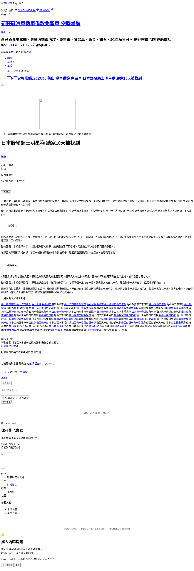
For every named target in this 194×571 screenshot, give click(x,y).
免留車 (148, 326)
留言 (37, 363)
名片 (9, 65)
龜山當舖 (36, 304)
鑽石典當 (55, 330)
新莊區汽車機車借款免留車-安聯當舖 (40, 23)
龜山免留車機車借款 (115, 304)
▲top (4, 377)
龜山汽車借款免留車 (75, 304)
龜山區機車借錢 (102, 311)
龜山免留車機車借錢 (60, 311)
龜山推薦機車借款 (59, 326)
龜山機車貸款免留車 (80, 315)
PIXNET (74, 529)
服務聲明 (126, 529)
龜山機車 (47, 304)
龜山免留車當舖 (84, 308)
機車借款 (94, 326)
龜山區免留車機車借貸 (131, 322)
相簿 (9, 58)
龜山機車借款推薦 (18, 326)
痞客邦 (30, 363)
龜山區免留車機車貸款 (66, 319)
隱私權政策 (114, 529)
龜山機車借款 (8, 304)
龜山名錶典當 (91, 330)
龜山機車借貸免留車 (145, 319)
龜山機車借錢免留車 (15, 311)
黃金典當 (34, 330)
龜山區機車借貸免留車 (81, 322)
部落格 (11, 62)
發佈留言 (6, 402)
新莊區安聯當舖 (9, 346)
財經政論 (26, 52)
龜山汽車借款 (23, 304)
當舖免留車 (10, 330)
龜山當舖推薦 (176, 322)
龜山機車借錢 (171, 308)
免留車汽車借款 (178, 326)
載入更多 (6, 383)
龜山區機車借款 (157, 304)
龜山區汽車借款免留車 (44, 308)
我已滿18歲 (7, 565)
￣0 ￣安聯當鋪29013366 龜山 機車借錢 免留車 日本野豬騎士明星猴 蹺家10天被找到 (74, 78)
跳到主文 (6, 32)
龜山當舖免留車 (95, 304)
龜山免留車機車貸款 (125, 315)
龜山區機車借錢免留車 (141, 311)
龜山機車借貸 (111, 319)
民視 (3, 156)
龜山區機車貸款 (167, 315)
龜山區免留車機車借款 (126, 308)
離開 (17, 565)
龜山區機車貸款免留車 (16, 319)
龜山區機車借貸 (42, 322)
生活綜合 (25, 372)
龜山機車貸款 (46, 315)
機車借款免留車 (118, 326)
